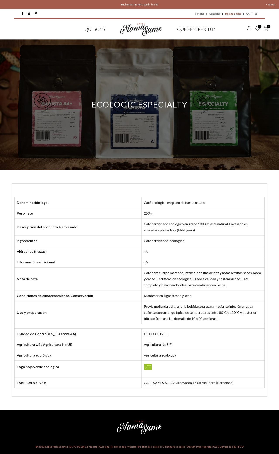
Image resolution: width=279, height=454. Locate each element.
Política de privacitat (124, 446)
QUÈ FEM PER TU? (196, 29)
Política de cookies (149, 446)
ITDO (240, 446)
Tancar (272, 4)
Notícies (199, 13)
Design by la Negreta (199, 446)
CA (248, 13)
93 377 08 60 (75, 446)
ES (256, 13)
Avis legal (104, 446)
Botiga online (233, 13)
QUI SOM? (95, 29)
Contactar (214, 13)
